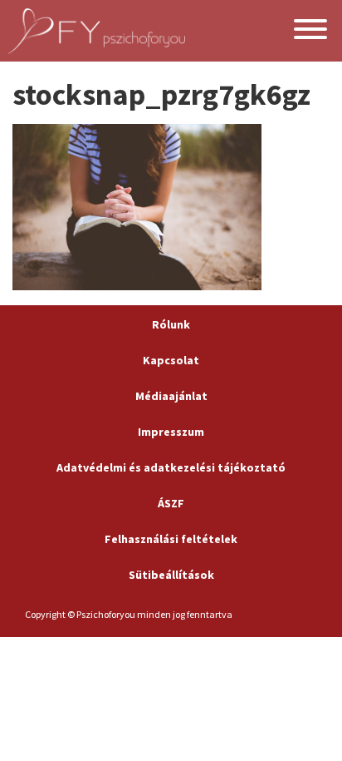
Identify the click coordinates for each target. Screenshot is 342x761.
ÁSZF (171, 503)
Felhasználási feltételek (171, 538)
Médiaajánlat (171, 395)
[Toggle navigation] (310, 31)
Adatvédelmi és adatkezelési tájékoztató (171, 467)
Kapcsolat (171, 360)
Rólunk (171, 324)
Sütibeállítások (171, 574)
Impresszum (171, 431)
